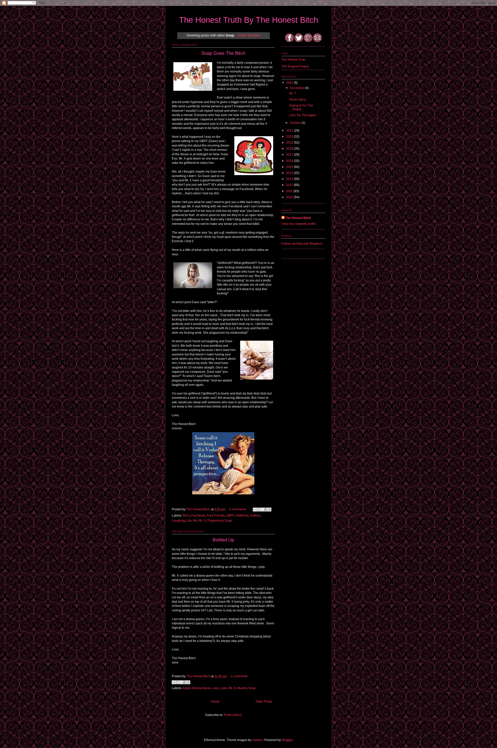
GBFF (230, 515)
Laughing (178, 520)
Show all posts (249, 35)
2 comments (237, 509)
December (297, 88)
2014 (290, 173)
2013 (290, 179)
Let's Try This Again (302, 115)
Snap (228, 520)
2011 (290, 191)
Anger (186, 688)
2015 (290, 166)
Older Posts (264, 701)
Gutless (255, 515)
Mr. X (202, 520)
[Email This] (255, 509)
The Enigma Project (295, 66)
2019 (290, 142)
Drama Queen (202, 688)
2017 (290, 154)
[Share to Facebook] (266, 509)
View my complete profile (299, 223)
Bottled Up (223, 539)
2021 (290, 130)
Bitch (186, 515)
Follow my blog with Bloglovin (302, 243)
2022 (290, 82)
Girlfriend (242, 515)
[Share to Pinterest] (269, 509)
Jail (215, 688)
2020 (290, 136)
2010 (290, 197)
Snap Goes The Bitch (223, 53)
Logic (223, 688)
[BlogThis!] (258, 509)
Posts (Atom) (233, 715)
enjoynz (257, 740)
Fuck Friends (216, 515)
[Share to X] (262, 509)
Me (195, 520)
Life (188, 520)
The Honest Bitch (198, 509)
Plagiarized (215, 520)
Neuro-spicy (297, 99)
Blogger (287, 740)
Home (215, 701)
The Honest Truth (293, 59)
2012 (290, 185)
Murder (242, 688)
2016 (290, 160)
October (296, 122)
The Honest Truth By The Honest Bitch (248, 19)
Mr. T (292, 93)
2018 (290, 148)
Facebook (198, 515)
